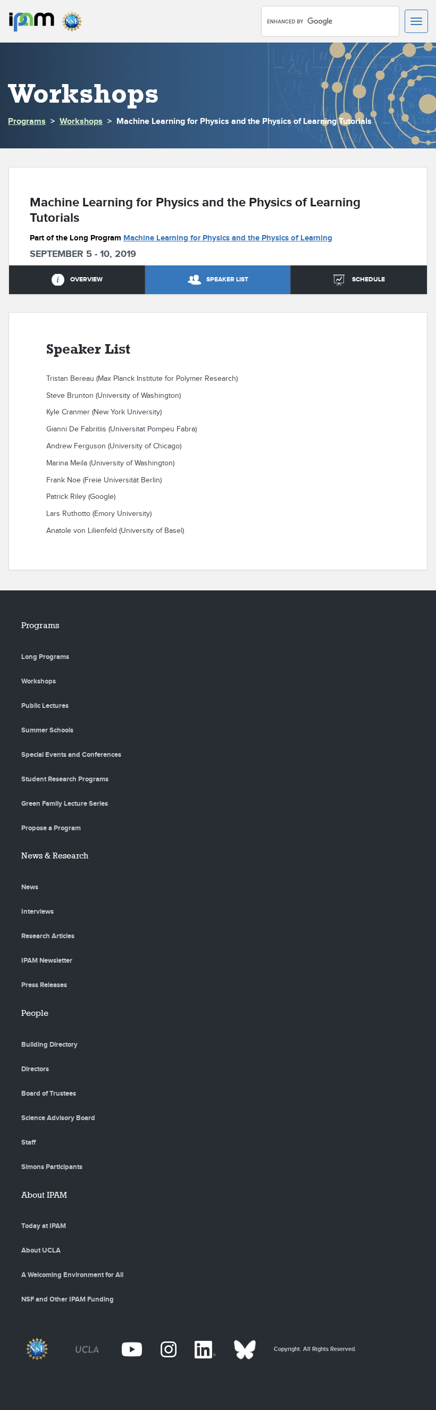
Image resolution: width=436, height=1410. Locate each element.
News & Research (54, 855)
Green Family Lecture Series (64, 803)
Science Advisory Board (58, 1118)
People (34, 1013)
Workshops (81, 121)
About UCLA (41, 1250)
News (29, 887)
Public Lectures (45, 706)
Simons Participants (51, 1167)
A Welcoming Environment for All (72, 1275)
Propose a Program (51, 828)
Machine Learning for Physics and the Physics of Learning (227, 238)
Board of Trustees (48, 1093)
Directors (35, 1069)
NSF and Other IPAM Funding (67, 1299)
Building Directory (49, 1044)
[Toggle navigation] (416, 21)
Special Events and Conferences (71, 754)
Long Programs (45, 657)
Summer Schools (47, 730)
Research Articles (47, 936)
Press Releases (44, 985)
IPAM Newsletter (46, 960)
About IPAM (44, 1195)
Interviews (37, 911)
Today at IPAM (43, 1226)
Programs (27, 121)
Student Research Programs (64, 779)
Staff (28, 1142)
